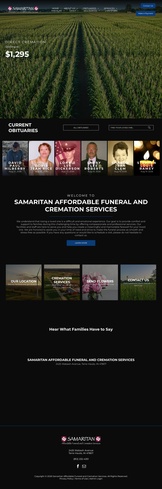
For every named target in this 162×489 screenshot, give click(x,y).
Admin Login (96, 478)
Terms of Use (81, 478)
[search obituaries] (150, 127)
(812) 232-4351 (81, 459)
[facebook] (78, 466)
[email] (84, 466)
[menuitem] (56, 8)
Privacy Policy (66, 478)
